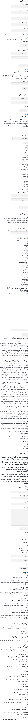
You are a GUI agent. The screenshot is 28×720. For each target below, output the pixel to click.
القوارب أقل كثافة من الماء (20, 600)
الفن (27, 178)
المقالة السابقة (24, 533)
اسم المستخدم (24, 4)
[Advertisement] (14, 309)
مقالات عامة (25, 164)
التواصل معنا (25, 189)
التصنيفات (26, 181)
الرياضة (26, 155)
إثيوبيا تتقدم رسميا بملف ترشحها (19, 647)
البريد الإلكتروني (24, 10)
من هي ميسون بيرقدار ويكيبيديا (14, 436)
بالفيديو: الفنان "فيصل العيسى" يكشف (17, 689)
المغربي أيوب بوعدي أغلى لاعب (19, 637)
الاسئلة (26, 147)
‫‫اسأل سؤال (24, 540)
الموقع (26, 502)
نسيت (26, 61)
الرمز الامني (25, 28)
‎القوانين (26, 38)
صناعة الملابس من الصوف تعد (19, 589)
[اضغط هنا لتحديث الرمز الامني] (24, 34)
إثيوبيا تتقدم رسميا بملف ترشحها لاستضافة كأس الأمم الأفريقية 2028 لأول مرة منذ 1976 (14, 463)
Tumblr (26, 445)
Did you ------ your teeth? (19, 709)
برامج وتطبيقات (24, 161)
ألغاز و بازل (25, 176)
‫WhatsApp (25, 448)
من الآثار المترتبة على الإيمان (19, 624)
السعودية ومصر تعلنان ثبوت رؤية (18, 699)
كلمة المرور (25, 16)
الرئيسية (26, 145)
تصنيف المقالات (24, 186)
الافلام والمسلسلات (23, 166)
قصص (26, 172)
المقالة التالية (25, 536)
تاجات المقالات (24, 188)
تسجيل (26, 574)
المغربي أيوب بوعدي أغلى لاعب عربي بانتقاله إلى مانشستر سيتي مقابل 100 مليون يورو (15, 458)
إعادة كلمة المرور (23, 22)
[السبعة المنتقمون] (22, 239)
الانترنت (26, 154)
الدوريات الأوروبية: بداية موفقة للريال (17, 666)
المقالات (26, 149)
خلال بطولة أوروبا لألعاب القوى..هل (18, 657)
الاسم (26, 489)
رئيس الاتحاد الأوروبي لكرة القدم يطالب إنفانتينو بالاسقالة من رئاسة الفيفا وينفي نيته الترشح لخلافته (14, 481)
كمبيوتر (26, 152)
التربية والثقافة (24, 169)
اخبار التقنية (25, 150)
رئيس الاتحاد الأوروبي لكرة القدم (18, 676)
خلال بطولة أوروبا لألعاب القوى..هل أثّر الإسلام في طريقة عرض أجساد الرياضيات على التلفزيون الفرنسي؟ (14, 469)
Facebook (25, 441)
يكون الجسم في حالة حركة (20, 612)
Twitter (26, 443)
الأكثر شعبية (25, 575)
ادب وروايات (25, 174)
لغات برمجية (25, 159)
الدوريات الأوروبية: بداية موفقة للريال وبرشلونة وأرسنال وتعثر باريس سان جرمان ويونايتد (14, 475)
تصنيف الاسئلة (24, 183)
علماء (27, 171)
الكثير (9, 350)
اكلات (27, 162)
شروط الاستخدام (10, 39)
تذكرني (24, 69)
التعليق (26, 508)
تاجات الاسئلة (25, 184)
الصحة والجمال (24, 157)
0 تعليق (13, 341)
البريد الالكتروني (24, 450)
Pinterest (25, 446)
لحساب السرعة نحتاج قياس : (19, 577)
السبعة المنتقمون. (24, 438)
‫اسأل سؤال (24, 135)
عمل (27, 167)
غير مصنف (25, 179)
